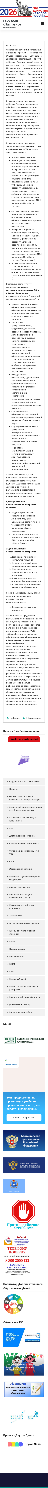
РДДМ (12, 941)
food (11, 971)
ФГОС (11, 861)
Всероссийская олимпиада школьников (22, 819)
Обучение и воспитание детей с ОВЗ (24, 852)
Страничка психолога (19, 887)
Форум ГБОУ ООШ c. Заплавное (24, 781)
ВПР (11, 828)
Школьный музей (17, 979)
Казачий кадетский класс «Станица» (21, 907)
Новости (13, 789)
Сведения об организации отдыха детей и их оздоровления (26, 808)
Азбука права (15, 916)
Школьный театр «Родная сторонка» (22, 932)
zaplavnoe (15, 718)
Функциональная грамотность (24, 843)
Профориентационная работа (24, 923)
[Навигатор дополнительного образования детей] (24, 1304)
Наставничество (17, 949)
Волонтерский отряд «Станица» (24, 997)
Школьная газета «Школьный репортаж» (24, 988)
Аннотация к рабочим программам (23, 50)
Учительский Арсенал (20, 1005)
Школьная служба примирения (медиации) (24, 878)
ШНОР (12, 964)
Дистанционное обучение (22, 836)
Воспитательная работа (20, 1012)
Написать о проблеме (24, 1117)
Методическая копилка (20, 869)
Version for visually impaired (24, 739)
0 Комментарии (33, 718)
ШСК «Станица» (16, 956)
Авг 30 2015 (11, 45)
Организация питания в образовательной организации (24, 798)
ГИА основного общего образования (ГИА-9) (20, 896)
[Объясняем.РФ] (24, 1337)
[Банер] (24, 1040)
